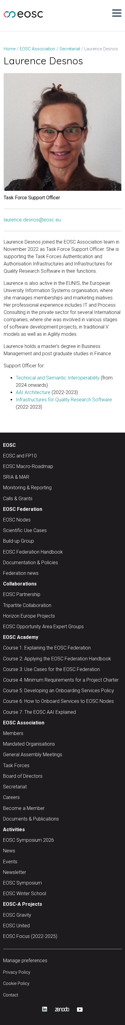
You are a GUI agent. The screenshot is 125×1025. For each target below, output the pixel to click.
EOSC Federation (22, 509)
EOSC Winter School (24, 893)
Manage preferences (25, 960)
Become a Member (24, 808)
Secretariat (15, 787)
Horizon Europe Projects (29, 616)
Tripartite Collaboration (27, 605)
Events (10, 862)
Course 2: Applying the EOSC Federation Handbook (57, 659)
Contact (10, 995)
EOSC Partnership (21, 594)
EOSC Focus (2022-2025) (30, 936)
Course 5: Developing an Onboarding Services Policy (58, 690)
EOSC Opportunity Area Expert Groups (43, 626)
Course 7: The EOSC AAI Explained (39, 712)
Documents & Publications (31, 819)
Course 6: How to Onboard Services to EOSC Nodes (58, 701)
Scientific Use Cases (25, 530)
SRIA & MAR (16, 477)
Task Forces (16, 765)
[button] (116, 13)
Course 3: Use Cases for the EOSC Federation (51, 669)
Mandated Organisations (29, 744)
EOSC (9, 445)
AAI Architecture (33, 392)
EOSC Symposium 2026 (28, 840)
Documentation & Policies (30, 562)
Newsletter (14, 872)
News (9, 851)
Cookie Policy (16, 983)
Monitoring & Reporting (27, 488)
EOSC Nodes (17, 520)
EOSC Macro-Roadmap (28, 466)
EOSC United (16, 926)
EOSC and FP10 (20, 456)
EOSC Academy (20, 637)
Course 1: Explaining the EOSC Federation (47, 648)
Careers (11, 797)
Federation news (21, 573)
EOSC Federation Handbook (33, 552)
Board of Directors (22, 776)
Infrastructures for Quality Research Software (64, 400)
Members (13, 733)
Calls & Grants (17, 498)
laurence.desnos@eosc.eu (32, 220)
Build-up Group (18, 541)
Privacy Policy (16, 972)
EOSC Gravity (17, 915)
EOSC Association (23, 723)
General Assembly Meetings (32, 754)
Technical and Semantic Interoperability (58, 378)
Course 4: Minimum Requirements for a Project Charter (61, 680)
